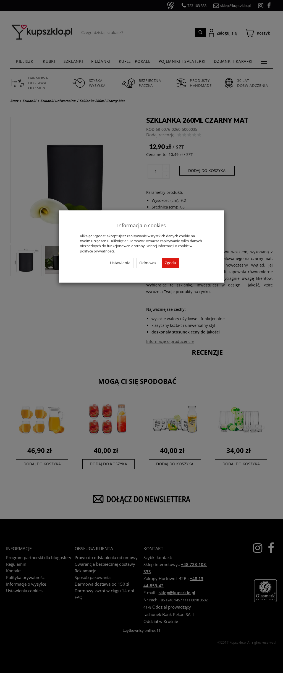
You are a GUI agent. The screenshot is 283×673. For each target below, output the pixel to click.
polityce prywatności (97, 251)
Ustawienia (120, 262)
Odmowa (147, 262)
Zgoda (170, 262)
